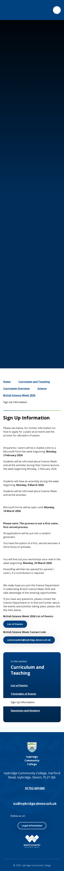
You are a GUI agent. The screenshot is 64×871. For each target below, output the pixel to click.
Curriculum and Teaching (34, 381)
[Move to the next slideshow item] (33, 329)
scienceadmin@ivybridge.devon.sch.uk (29, 639)
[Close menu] (57, 10)
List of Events (15, 624)
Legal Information (32, 825)
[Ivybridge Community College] (10, 9)
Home (7, 381)
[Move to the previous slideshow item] (23, 329)
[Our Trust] (32, 841)
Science (42, 388)
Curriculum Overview (16, 388)
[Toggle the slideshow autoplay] (42, 329)
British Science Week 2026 (19, 395)
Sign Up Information (15, 402)
